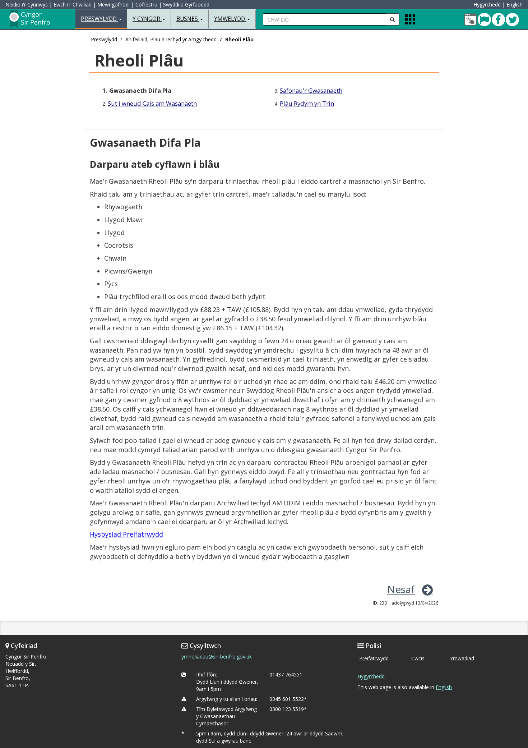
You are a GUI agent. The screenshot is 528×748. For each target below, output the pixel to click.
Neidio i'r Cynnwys (26, 4)
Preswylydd (104, 39)
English (514, 4)
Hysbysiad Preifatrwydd (126, 534)
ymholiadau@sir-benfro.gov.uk (216, 656)
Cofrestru (146, 4)
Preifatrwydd (374, 658)
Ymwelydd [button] (230, 19)
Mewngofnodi (113, 4)
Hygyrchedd (487, 4)
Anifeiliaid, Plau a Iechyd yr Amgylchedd (171, 39)
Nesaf (401, 589)
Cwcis (418, 658)
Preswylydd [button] (99, 19)
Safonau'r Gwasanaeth (311, 90)
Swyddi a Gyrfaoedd (186, 4)
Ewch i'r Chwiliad (73, 4)
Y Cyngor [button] (147, 19)
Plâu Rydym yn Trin (307, 103)
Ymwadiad (462, 658)
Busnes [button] (187, 19)
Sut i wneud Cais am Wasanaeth (152, 103)
